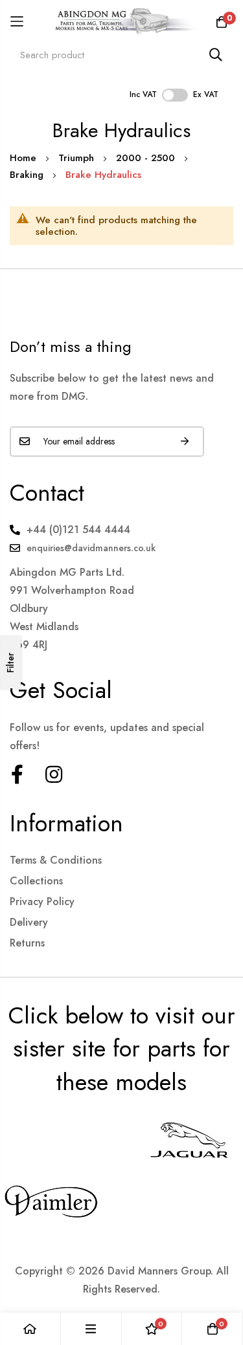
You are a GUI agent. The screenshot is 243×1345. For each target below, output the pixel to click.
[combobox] (121, 55)
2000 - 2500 (147, 158)
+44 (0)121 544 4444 (78, 529)
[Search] (216, 55)
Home (25, 158)
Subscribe (185, 441)
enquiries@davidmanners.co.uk (91, 547)
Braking (28, 175)
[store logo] (121, 21)
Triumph (77, 158)
